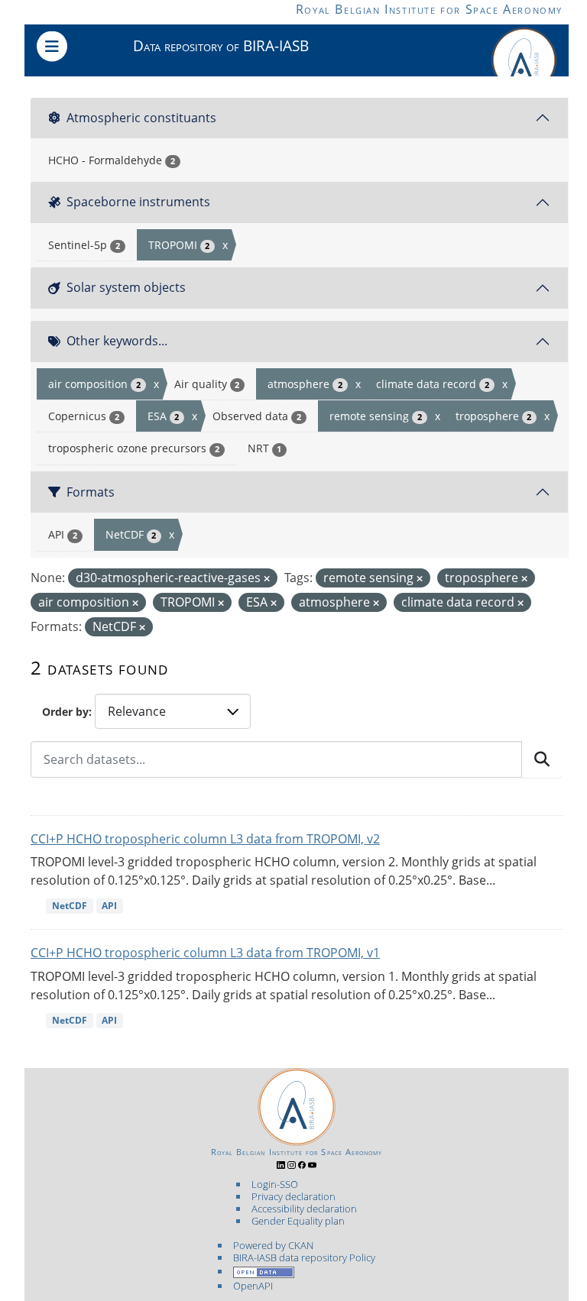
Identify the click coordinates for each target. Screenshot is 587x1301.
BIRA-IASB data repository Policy (304, 1257)
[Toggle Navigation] (52, 46)
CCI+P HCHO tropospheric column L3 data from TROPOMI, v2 (205, 838)
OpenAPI (253, 1286)
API (109, 905)
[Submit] (542, 759)
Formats (90, 492)
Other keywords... (116, 340)
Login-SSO (274, 1184)
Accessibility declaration (304, 1208)
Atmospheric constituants (141, 117)
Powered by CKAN (273, 1245)
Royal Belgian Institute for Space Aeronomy (429, 9)
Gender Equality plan (298, 1221)
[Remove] (267, 578)
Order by (65, 711)
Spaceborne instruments (138, 201)
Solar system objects (126, 287)
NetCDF (69, 905)
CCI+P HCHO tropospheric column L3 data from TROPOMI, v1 (205, 952)
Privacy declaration (293, 1196)
